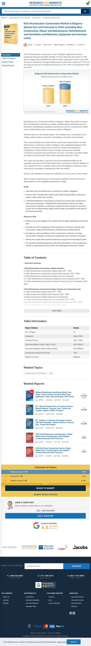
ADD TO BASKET (45, 488)
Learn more (61, 642)
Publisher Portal (77, 600)
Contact (51, 597)
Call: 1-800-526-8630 (45, 511)
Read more (56, 311)
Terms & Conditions (54, 633)
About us (6, 597)
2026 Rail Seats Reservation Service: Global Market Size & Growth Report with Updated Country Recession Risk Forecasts (53, 450)
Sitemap (33, 633)
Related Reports (8, 65)
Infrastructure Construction (35, 373)
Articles (74, 606)
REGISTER (76, 566)
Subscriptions (31, 606)
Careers (6, 600)
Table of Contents (9, 58)
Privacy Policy (41, 633)
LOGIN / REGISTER (54, 603)
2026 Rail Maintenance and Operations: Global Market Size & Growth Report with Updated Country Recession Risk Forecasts (54, 436)
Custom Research (32, 603)
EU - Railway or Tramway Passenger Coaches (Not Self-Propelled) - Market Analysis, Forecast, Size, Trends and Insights (55, 422)
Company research (32, 600)
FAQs (50, 600)
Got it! (74, 642)
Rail (51, 373)
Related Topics (7, 62)
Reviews (6, 603)
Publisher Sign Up (77, 597)
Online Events (76, 603)
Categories (30, 597)
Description (6, 55)
